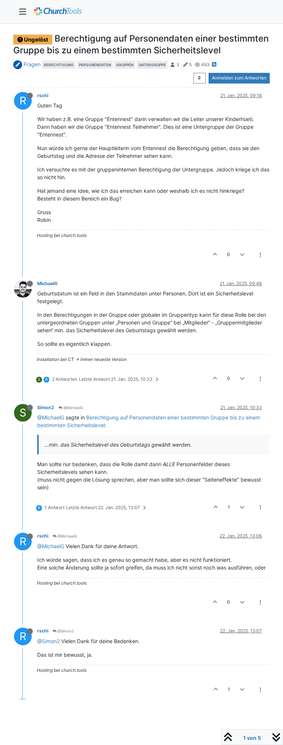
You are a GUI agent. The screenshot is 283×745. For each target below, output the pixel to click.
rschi (42, 95)
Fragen (32, 64)
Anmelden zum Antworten (239, 78)
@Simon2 (65, 631)
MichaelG (47, 283)
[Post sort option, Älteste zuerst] (199, 78)
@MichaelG (72, 407)
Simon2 (45, 407)
